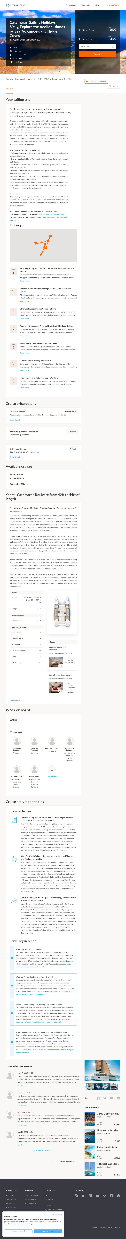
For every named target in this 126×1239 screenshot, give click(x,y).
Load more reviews (43, 1150)
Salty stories (86, 5)
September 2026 (18, 484)
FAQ (46, 1195)
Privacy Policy (30, 1199)
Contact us (49, 1199)
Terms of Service (31, 1195)
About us (9, 1195)
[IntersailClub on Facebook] (111, 1196)
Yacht (40, 79)
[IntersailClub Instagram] (76, 1196)
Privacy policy (57, 1215)
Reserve (97, 54)
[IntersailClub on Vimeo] (104, 1196)
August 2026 (16, 478)
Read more (24, 281)
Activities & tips (65, 79)
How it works (11, 1207)
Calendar (31, 79)
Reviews (9, 89)
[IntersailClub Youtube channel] (97, 1196)
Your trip (9, 79)
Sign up (98, 5)
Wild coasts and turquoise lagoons (52, 214)
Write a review (67, 1161)
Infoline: (53, 1207)
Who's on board (50, 79)
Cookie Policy (30, 1203)
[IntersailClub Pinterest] (118, 1196)
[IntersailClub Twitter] (83, 1196)
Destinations (71, 5)
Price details (20, 79)
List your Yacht (113, 5)
